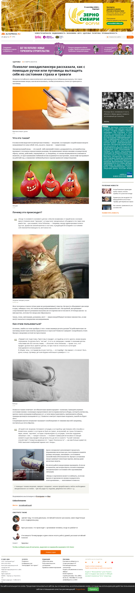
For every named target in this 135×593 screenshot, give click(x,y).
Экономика (71, 33)
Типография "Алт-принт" (30, 565)
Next (132, 100)
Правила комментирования (51, 567)
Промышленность (109, 33)
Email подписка (68, 574)
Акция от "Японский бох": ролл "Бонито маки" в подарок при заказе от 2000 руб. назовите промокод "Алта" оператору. (99, 574)
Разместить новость (110, 213)
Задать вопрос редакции (93, 566)
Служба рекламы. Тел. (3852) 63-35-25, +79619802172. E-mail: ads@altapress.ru (72, 578)
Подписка (25, 561)
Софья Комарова (19, 500)
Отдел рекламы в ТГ (69, 563)
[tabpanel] (118, 108)
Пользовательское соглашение (48, 564)
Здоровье (87, 33)
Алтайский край (25, 505)
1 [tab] (128, 121)
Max (48, 496)
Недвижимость (58, 33)
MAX (76, 580)
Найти (130, 37)
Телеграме (40, 496)
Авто (79, 33)
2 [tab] (129, 121)
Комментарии (51, 552)
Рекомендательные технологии (69, 566)
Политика (96, 33)
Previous (104, 100)
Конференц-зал (27, 563)
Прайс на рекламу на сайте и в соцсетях (98, 568)
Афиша (65, 572)
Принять (93, 589)
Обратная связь (47, 561)
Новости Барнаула (43, 33)
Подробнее (80, 589)
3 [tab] (131, 121)
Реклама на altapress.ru (71, 561)
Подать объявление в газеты (73, 569)
